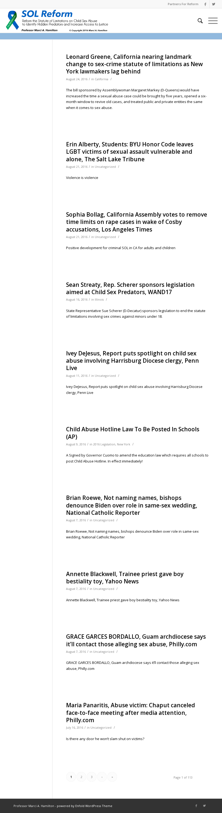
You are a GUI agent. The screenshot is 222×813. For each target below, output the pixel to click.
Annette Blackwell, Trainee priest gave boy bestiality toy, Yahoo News (125, 577)
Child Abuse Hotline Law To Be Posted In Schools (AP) (132, 432)
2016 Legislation (104, 444)
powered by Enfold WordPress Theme (84, 806)
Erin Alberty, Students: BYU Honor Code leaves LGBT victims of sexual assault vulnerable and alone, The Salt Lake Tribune (129, 151)
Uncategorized (105, 167)
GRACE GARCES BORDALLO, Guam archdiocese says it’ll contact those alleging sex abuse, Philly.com (136, 640)
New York (123, 444)
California (101, 79)
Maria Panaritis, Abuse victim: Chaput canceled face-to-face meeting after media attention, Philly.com (130, 712)
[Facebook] (205, 4)
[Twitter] (214, 4)
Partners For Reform (183, 4)
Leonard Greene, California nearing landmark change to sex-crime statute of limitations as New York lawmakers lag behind (134, 64)
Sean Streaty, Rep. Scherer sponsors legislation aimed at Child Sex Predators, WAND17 (130, 288)
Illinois (99, 299)
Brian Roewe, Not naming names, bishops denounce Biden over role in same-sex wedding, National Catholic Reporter (131, 505)
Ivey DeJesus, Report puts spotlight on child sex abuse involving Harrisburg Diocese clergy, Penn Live (132, 360)
